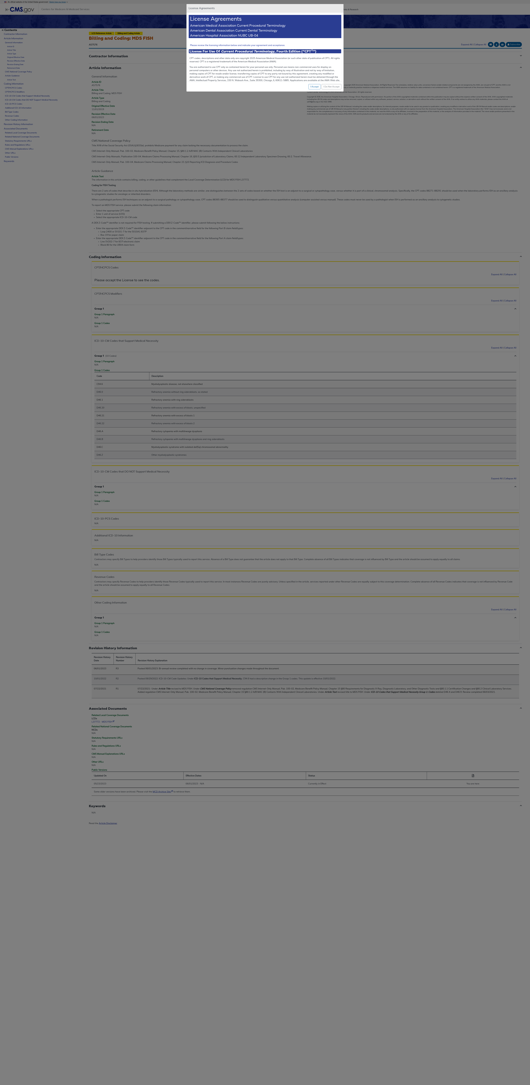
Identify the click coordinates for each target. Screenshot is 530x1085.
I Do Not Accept (331, 87)
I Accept (314, 87)
